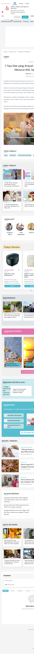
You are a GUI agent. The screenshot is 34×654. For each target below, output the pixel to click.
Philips (6, 272)
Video (32, 21)
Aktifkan (25, 17)
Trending (25, 21)
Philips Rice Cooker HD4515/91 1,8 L (9, 274)
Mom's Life (12, 52)
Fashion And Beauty (24, 52)
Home (5, 52)
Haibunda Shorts (7, 21)
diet (6, 155)
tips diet (12, 155)
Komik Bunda (17, 21)
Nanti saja (17, 17)
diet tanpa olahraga (24, 155)
